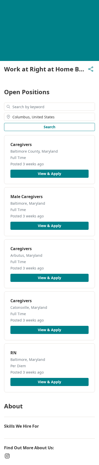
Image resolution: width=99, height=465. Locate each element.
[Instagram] (7, 456)
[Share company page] (91, 69)
